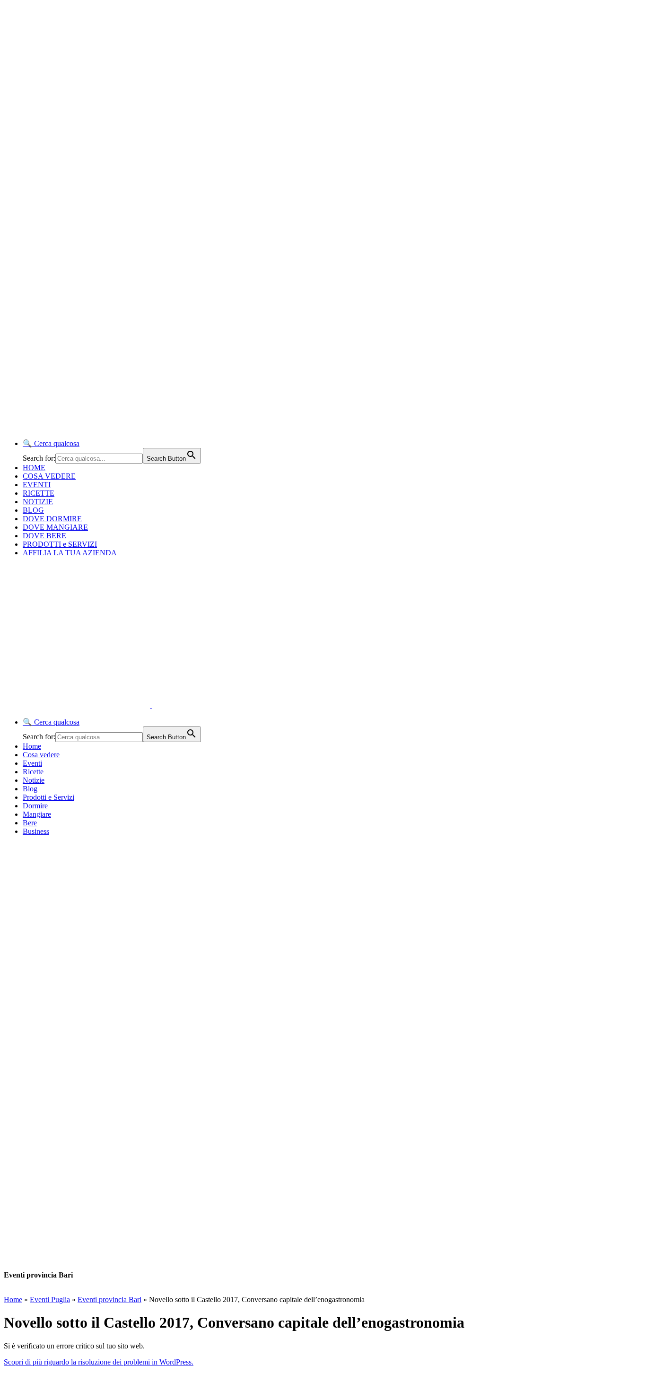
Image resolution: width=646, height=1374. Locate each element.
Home (32, 746)
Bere (30, 823)
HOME (34, 468)
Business (36, 831)
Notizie (33, 780)
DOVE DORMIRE (52, 519)
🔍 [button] (51, 443)
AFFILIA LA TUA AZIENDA (70, 553)
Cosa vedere (41, 755)
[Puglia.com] (172, 705)
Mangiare (37, 814)
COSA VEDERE (49, 476)
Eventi (32, 763)
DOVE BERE (44, 536)
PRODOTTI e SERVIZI (60, 544)
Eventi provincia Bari (109, 1299)
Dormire (35, 806)
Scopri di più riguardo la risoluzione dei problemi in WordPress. (98, 1362)
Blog (30, 789)
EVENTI (37, 485)
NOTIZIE (38, 502)
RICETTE (38, 493)
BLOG (33, 510)
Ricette (33, 772)
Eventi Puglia (50, 1299)
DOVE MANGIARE (55, 527)
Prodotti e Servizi (48, 797)
